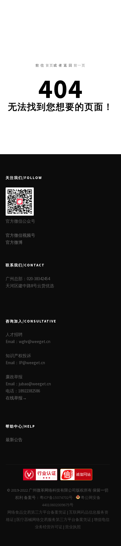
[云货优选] (29, 10)
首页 (49, 65)
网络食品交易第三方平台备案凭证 (36, 512)
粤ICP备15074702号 (56, 497)
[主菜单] (105, 10)
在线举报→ (16, 398)
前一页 (80, 65)
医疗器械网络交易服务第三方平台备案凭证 (53, 519)
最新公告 (14, 439)
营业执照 (73, 526)
